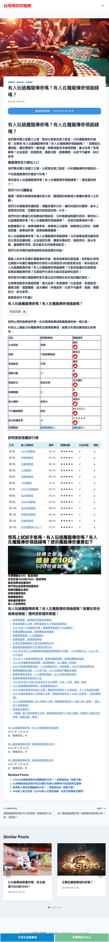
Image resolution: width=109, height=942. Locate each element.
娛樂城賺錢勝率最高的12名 (27, 678)
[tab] (49, 907)
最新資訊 (20, 82)
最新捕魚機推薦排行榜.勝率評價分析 (32, 647)
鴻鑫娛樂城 (27, 476)
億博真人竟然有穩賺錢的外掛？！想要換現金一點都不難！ (44, 787)
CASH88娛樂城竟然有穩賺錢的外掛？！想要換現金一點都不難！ (48, 779)
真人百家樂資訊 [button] (17, 603)
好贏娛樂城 (27, 464)
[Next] (100, 874)
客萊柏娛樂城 (28, 514)
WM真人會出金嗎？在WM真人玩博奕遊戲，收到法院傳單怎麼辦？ (49, 791)
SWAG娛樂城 (28, 502)
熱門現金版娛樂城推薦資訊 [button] (23, 586)
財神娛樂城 (27, 457)
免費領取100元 (81, 937)
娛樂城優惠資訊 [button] (17, 593)
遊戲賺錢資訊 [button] (15, 596)
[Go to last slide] (8, 874)
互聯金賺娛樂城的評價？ (77, 882)
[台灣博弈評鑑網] (17, 6)
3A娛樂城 (26, 483)
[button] (23, 162)
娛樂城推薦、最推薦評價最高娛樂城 (32, 620)
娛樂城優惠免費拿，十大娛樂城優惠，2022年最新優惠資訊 (44, 674)
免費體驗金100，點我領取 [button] (23, 575)
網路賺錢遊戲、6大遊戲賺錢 (28, 635)
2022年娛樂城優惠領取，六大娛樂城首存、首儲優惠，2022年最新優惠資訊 (53, 666)
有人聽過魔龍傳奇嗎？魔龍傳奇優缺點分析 (31, 760)
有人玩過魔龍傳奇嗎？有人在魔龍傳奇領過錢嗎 (33, 727)
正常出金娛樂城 (27, 937)
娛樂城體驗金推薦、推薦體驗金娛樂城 (33, 631)
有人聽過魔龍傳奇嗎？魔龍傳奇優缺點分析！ (32, 744)
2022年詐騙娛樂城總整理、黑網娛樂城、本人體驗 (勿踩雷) (44, 662)
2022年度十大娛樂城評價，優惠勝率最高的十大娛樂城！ (43, 627)
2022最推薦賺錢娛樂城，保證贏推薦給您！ (36, 686)
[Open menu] (103, 5)
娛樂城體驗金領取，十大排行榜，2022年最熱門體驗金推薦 (44, 670)
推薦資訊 (11, 82)
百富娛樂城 (27, 520)
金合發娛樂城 (28, 508)
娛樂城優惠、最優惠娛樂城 (27, 639)
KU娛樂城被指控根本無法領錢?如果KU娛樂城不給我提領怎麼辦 (47, 783)
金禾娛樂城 (27, 495)
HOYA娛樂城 (28, 451)
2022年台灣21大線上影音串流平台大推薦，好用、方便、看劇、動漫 (49, 682)
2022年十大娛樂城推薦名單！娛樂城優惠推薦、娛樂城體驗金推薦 (48, 658)
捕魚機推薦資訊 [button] (17, 600)
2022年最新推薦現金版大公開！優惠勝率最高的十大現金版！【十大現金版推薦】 (57, 690)
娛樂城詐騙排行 (21, 709)
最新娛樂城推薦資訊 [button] (19, 582)
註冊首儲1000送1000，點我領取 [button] (27, 579)
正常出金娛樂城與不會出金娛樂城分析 (33, 643)
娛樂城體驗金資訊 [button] (18, 589)
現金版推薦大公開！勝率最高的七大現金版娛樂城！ (40, 623)
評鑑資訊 (29, 82)
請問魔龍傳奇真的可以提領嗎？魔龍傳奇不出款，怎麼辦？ (27, 813)
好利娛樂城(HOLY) (31, 527)
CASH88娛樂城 (29, 489)
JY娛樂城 (26, 470)
